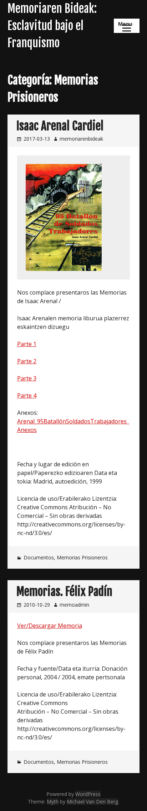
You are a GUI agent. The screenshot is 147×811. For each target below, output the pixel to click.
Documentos (39, 557)
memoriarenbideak (81, 138)
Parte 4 (26, 395)
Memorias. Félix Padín (64, 591)
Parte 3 (26, 378)
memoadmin (74, 604)
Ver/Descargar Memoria (49, 626)
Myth (53, 801)
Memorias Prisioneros (82, 557)
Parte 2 (26, 361)
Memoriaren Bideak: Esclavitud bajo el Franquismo (52, 25)
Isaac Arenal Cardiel (59, 126)
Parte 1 (26, 344)
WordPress (88, 794)
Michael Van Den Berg (92, 801)
